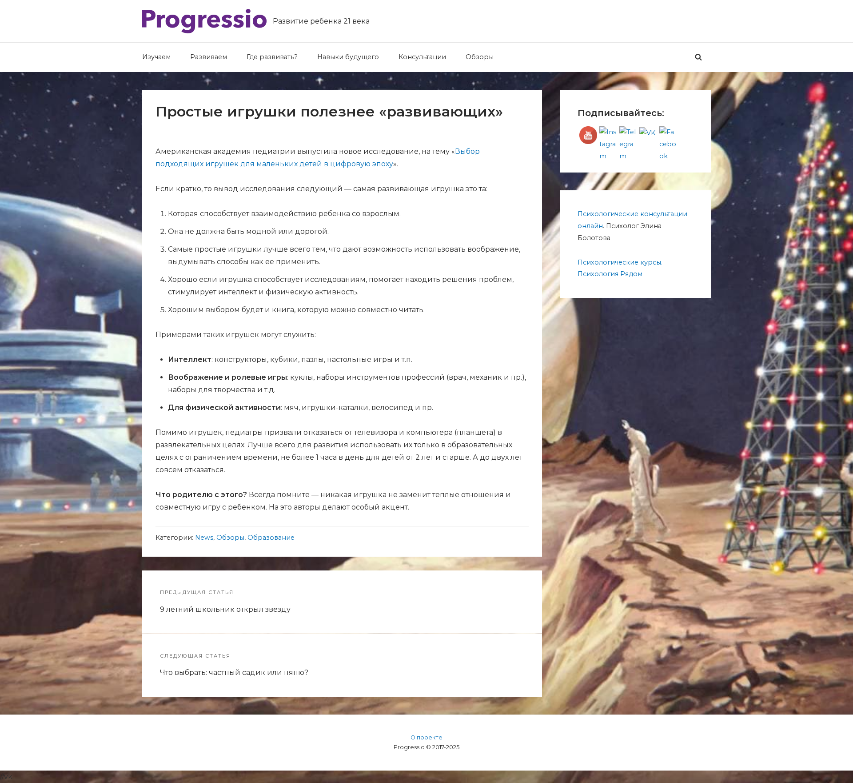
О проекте (426, 737)
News (204, 538)
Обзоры (230, 538)
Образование (271, 538)
